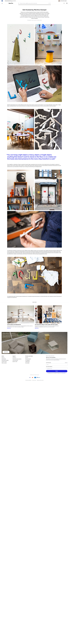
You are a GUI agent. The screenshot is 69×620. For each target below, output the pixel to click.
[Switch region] (3, 0)
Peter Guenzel (34, 20)
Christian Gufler (39, 20)
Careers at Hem (4, 361)
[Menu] (2, 3)
